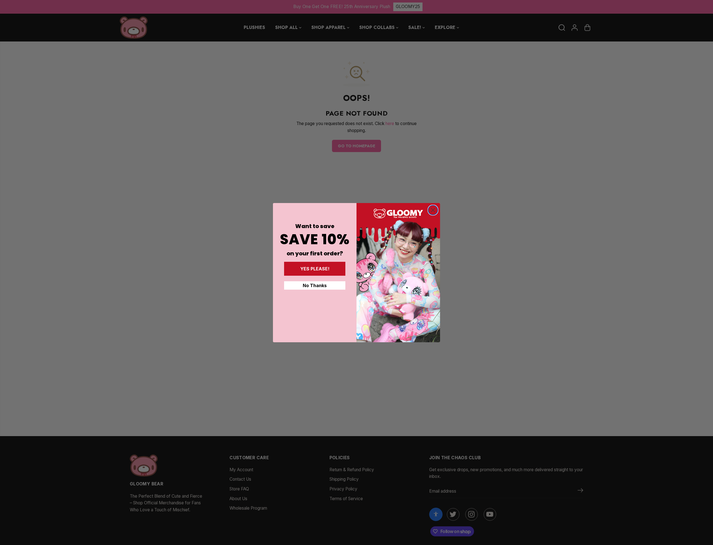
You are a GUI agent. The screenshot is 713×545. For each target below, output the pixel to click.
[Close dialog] (433, 210)
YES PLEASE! (314, 269)
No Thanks (315, 285)
